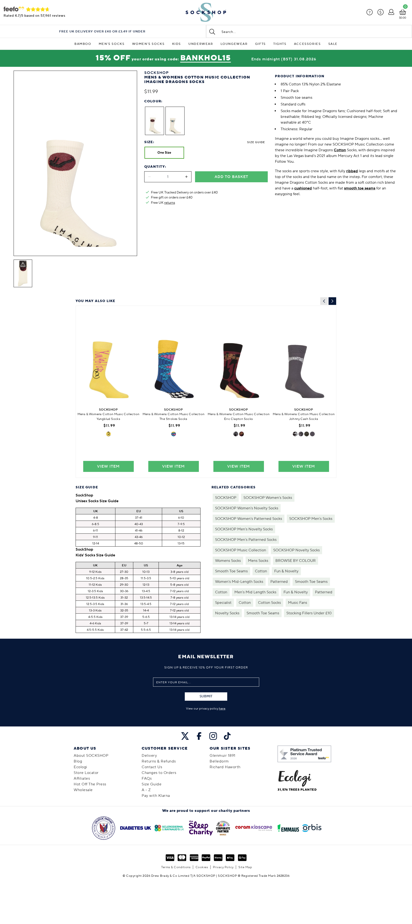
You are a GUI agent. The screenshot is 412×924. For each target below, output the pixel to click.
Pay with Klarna (156, 795)
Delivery (149, 755)
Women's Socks (148, 44)
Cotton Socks (269, 602)
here (222, 708)
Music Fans (297, 602)
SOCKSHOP (225, 497)
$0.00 (402, 18)
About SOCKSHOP (91, 755)
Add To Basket (231, 176)
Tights (280, 44)
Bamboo (82, 44)
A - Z (146, 790)
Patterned (279, 581)
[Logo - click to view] (306, 434)
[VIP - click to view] (108, 434)
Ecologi (80, 767)
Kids (176, 44)
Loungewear (234, 44)
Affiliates (82, 778)
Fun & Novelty (286, 571)
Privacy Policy (223, 867)
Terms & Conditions (176, 867)
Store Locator (86, 772)
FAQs (147, 778)
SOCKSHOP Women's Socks (267, 497)
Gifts (260, 44)
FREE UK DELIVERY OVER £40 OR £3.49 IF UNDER (102, 31)
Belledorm (219, 761)
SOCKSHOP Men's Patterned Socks (246, 539)
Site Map (245, 867)
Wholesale (83, 790)
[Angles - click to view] (173, 434)
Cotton (261, 571)
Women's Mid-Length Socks (239, 581)
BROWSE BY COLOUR (295, 560)
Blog (78, 761)
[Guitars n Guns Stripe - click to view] (295, 434)
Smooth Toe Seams (231, 571)
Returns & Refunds (159, 761)
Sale (333, 44)
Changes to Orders (159, 772)
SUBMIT (206, 696)
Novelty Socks (227, 613)
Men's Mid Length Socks (255, 592)
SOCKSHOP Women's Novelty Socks (246, 508)
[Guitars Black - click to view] (241, 434)
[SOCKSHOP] (206, 12)
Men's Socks (112, 44)
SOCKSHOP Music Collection (240, 550)
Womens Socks (228, 560)
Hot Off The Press (90, 784)
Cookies (202, 867)
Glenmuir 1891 (223, 755)
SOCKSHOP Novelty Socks (296, 550)
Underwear (200, 44)
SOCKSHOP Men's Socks (310, 518)
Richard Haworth (225, 767)
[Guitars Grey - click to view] (235, 434)
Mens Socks (258, 560)
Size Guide (256, 142)
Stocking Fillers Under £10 (309, 613)
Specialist (223, 602)
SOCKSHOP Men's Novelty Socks (244, 529)
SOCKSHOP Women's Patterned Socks (248, 518)
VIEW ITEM (108, 466)
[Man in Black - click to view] (312, 434)
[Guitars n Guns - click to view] (301, 434)
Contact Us (152, 767)
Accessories (307, 44)
